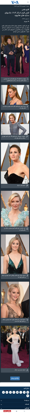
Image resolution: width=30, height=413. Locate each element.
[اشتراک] (27, 395)
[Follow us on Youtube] (17, 392)
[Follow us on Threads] (10, 392)
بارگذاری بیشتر (15, 378)
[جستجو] (24, 411)
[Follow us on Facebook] (27, 392)
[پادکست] (3, 392)
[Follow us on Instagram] (13, 392)
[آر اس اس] (7, 392)
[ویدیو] (16, 411)
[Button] (26, 21)
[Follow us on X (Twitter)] (20, 392)
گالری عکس (25, 9)
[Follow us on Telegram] (24, 392)
